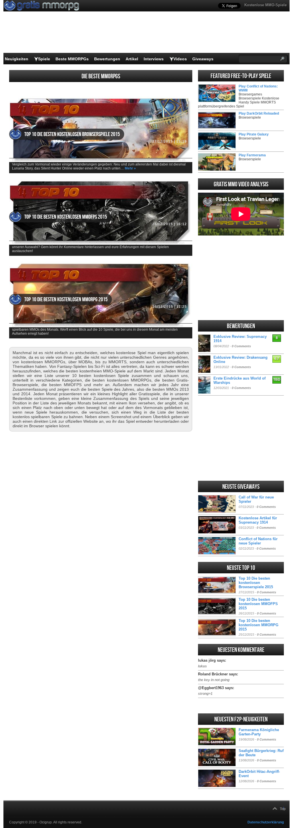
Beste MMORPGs (72, 59)
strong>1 (205, 694)
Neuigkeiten (16, 59)
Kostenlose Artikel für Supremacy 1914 (258, 520)
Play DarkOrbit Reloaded (259, 113)
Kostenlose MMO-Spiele (265, 5)
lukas (202, 666)
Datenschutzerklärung (266, 822)
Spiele (44, 59)
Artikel (132, 59)
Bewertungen (107, 59)
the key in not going (213, 680)
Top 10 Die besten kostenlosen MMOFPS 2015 (65, 217)
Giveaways (202, 59)
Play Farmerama (252, 155)
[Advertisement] (241, 278)
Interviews (154, 59)
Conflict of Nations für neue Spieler (258, 541)
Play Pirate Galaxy (254, 134)
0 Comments (241, 346)
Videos (180, 59)
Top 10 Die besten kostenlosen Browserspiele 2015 (72, 134)
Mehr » (130, 168)
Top (283, 809)
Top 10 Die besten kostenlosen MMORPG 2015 (66, 299)
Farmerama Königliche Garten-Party (259, 732)
